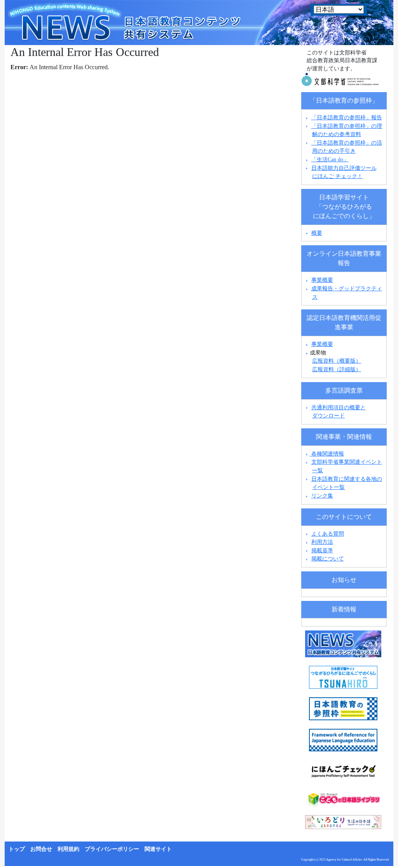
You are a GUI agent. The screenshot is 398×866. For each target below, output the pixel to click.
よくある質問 (327, 534)
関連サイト (158, 849)
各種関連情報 (327, 453)
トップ (17, 849)
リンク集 (322, 495)
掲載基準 (322, 550)
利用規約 (68, 849)
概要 (316, 233)
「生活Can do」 (330, 159)
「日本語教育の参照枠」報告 (346, 117)
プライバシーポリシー (112, 849)
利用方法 (322, 542)
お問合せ (41, 849)
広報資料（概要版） (336, 361)
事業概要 (322, 280)
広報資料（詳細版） (336, 369)
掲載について (327, 558)
